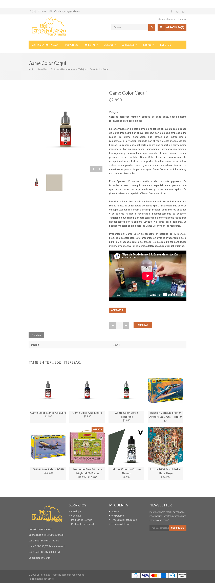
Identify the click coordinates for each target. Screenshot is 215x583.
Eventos (165, 45)
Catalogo (76, 511)
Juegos (109, 45)
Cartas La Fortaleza (45, 45)
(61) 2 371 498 (39, 11)
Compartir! (117, 310)
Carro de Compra (166, 19)
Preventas (71, 45)
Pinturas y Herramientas (63, 69)
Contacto (76, 515)
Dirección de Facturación (124, 520)
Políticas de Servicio (81, 520)
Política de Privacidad (82, 524)
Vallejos (82, 69)
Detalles (36, 335)
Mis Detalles (117, 515)
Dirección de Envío (120, 524)
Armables (128, 45)
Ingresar (182, 19)
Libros (147, 45)
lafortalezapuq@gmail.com (66, 11)
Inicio (31, 69)
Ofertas (90, 45)
